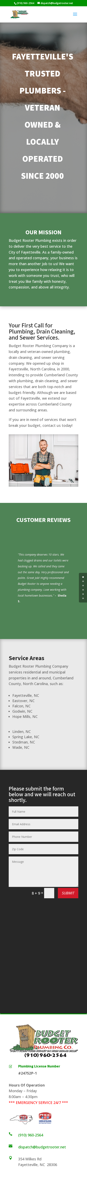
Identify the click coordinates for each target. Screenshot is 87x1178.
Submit (68, 893)
